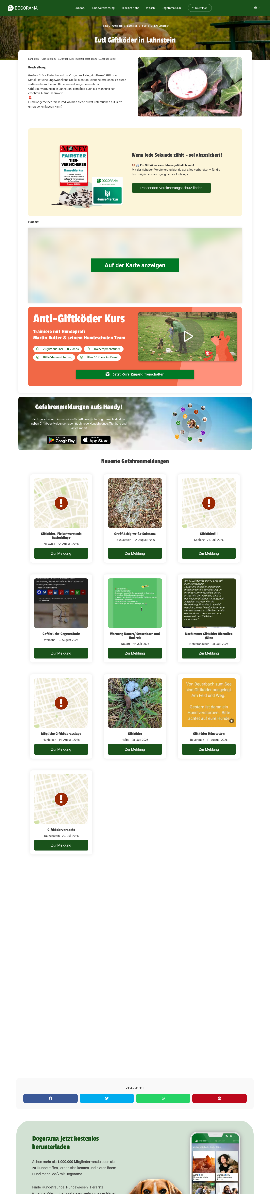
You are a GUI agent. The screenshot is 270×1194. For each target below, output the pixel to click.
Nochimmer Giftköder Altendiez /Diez (208, 636)
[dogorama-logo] (23, 8)
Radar (80, 7)
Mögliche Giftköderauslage (61, 733)
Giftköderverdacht (61, 830)
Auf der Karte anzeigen (135, 265)
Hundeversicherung (103, 7)
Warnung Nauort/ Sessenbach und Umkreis (135, 636)
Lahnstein (132, 26)
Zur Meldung (61, 553)
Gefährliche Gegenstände (61, 634)
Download (201, 7)
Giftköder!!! (209, 534)
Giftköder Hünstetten (209, 733)
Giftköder (117, 26)
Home (105, 26)
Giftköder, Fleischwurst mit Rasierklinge (61, 536)
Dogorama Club (171, 7)
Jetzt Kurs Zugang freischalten (137, 374)
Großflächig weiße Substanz (135, 534)
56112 (145, 26)
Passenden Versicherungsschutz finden (171, 188)
